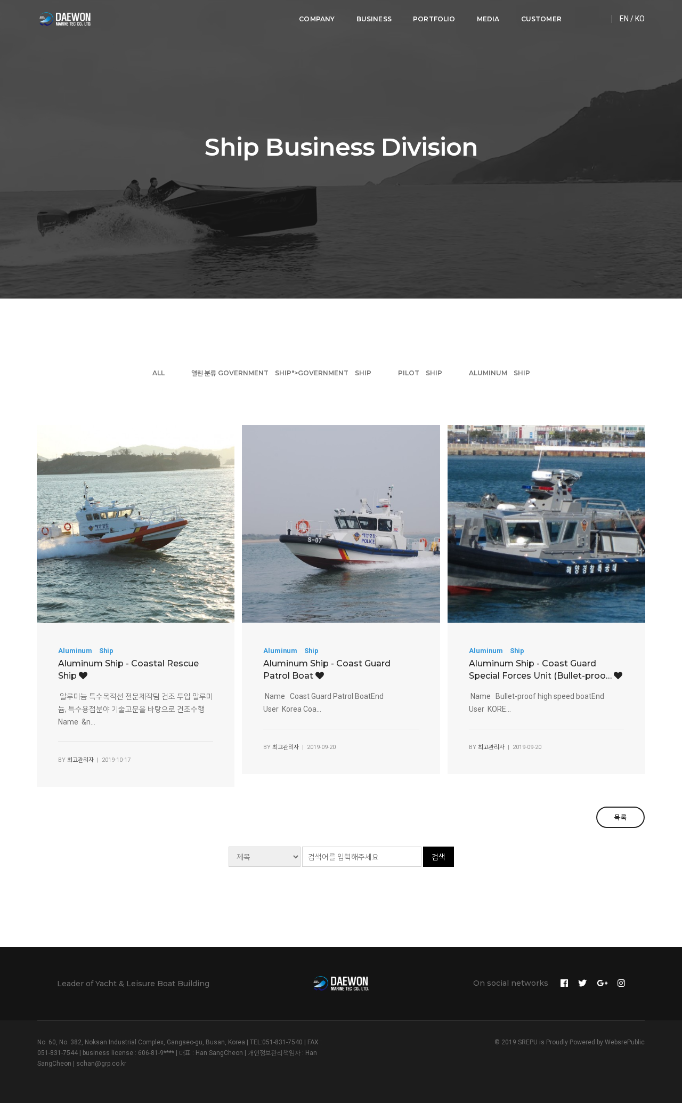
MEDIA (488, 19)
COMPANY (317, 19)
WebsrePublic (625, 1042)
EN (624, 18)
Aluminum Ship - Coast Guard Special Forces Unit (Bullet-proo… (541, 669)
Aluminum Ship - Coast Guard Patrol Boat (327, 669)
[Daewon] (65, 19)
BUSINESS (374, 19)
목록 (620, 817)
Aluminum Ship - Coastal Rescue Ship (128, 669)
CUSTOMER (541, 19)
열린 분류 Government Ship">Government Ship (281, 373)
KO (640, 18)
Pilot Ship (420, 373)
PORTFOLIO (434, 19)
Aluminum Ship (499, 373)
